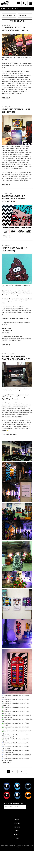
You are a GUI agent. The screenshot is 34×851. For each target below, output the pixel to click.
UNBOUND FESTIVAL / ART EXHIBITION (16, 110)
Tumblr (28, 786)
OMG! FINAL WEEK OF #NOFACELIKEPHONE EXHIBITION (13, 199)
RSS (28, 795)
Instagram (17, 795)
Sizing (17, 819)
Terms (17, 838)
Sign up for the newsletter (14, 803)
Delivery (17, 823)
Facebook (6, 786)
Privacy (17, 834)
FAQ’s (17, 831)
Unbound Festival (7, 150)
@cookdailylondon (11, 77)
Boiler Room (11, 166)
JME (3, 81)
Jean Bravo (12, 434)
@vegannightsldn (25, 75)
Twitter (17, 786)
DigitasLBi (5, 399)
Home (3, 8)
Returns (17, 827)
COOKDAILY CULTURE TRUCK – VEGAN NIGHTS (15, 29)
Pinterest (6, 795)
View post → (6, 97)
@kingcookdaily (15, 71)
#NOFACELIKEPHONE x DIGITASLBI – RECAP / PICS (16, 358)
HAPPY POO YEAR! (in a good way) (14, 249)
